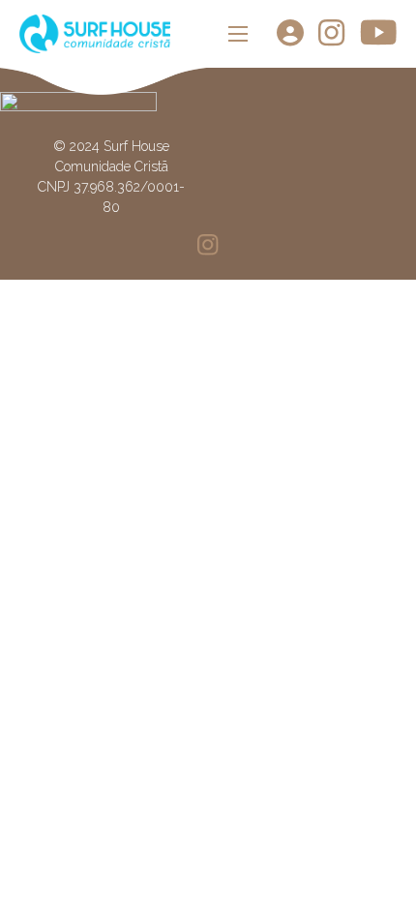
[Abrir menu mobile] (238, 34)
